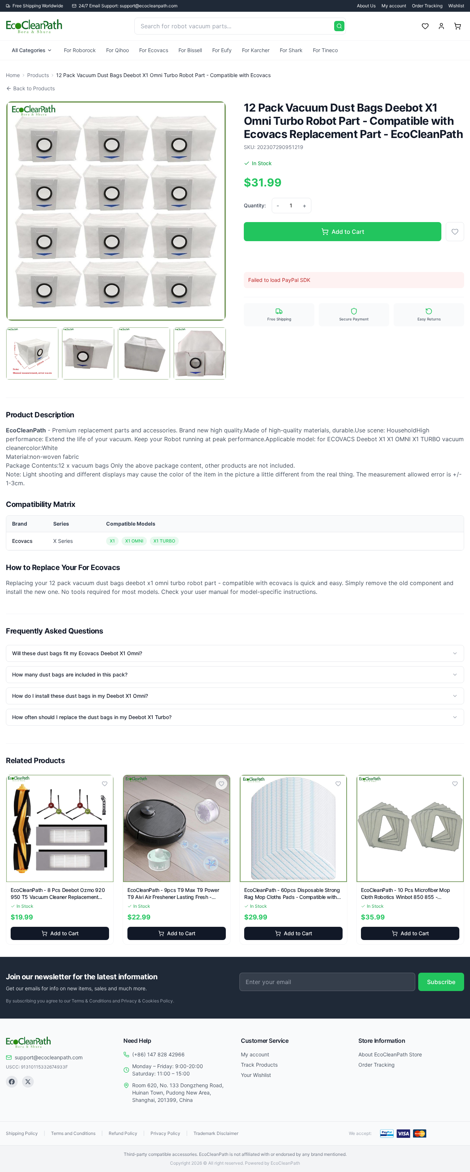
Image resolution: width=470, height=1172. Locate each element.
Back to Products (34, 88)
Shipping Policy (22, 1133)
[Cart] (457, 26)
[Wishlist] (425, 26)
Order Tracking (427, 5)
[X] (28, 1082)
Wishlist (456, 5)
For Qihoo (117, 50)
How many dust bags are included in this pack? (69, 674)
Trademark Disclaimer (216, 1133)
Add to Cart (348, 231)
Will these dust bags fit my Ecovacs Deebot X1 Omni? (77, 653)
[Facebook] (12, 1082)
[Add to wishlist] (455, 231)
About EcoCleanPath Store (390, 1054)
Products (38, 75)
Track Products (259, 1065)
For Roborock (80, 50)
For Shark (291, 50)
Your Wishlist (256, 1075)
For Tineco (325, 50)
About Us (366, 5)
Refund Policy (123, 1133)
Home (13, 75)
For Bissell (190, 50)
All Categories (29, 50)
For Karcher (256, 50)
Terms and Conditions (73, 1133)
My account (394, 5)
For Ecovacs (153, 50)
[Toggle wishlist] (105, 784)
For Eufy (222, 50)
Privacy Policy (165, 1133)
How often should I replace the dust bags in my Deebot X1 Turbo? (91, 717)
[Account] (441, 26)
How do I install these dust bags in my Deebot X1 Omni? (80, 696)
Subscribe (441, 982)
